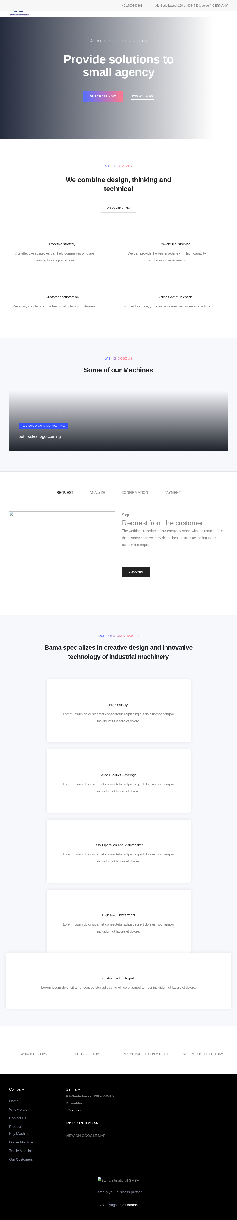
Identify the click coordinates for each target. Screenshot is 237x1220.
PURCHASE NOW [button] (103, 96)
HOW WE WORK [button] (142, 96)
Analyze (97, 492)
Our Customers (21, 1159)
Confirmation (134, 492)
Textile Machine (21, 1151)
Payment (172, 492)
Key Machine (19, 1134)
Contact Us (17, 1118)
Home (14, 1101)
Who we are (18, 1109)
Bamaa (132, 1205)
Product (15, 1127)
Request (64, 492)
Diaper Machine (21, 1142)
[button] (118, 208)
